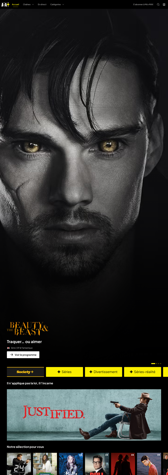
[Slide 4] (160, 363)
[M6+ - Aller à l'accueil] (5, 4)
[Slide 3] (158, 363)
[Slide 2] (156, 363)
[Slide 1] (153, 363)
